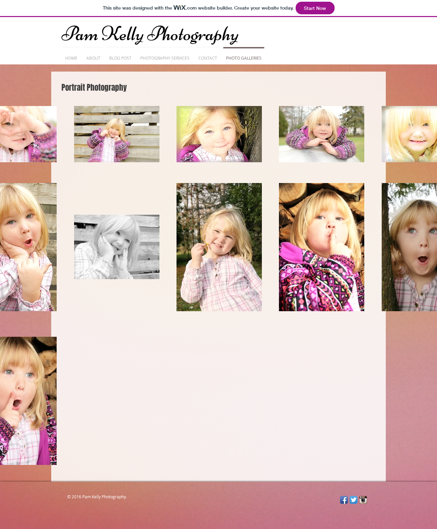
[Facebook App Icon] (344, 500)
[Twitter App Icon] (353, 500)
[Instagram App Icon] (363, 500)
